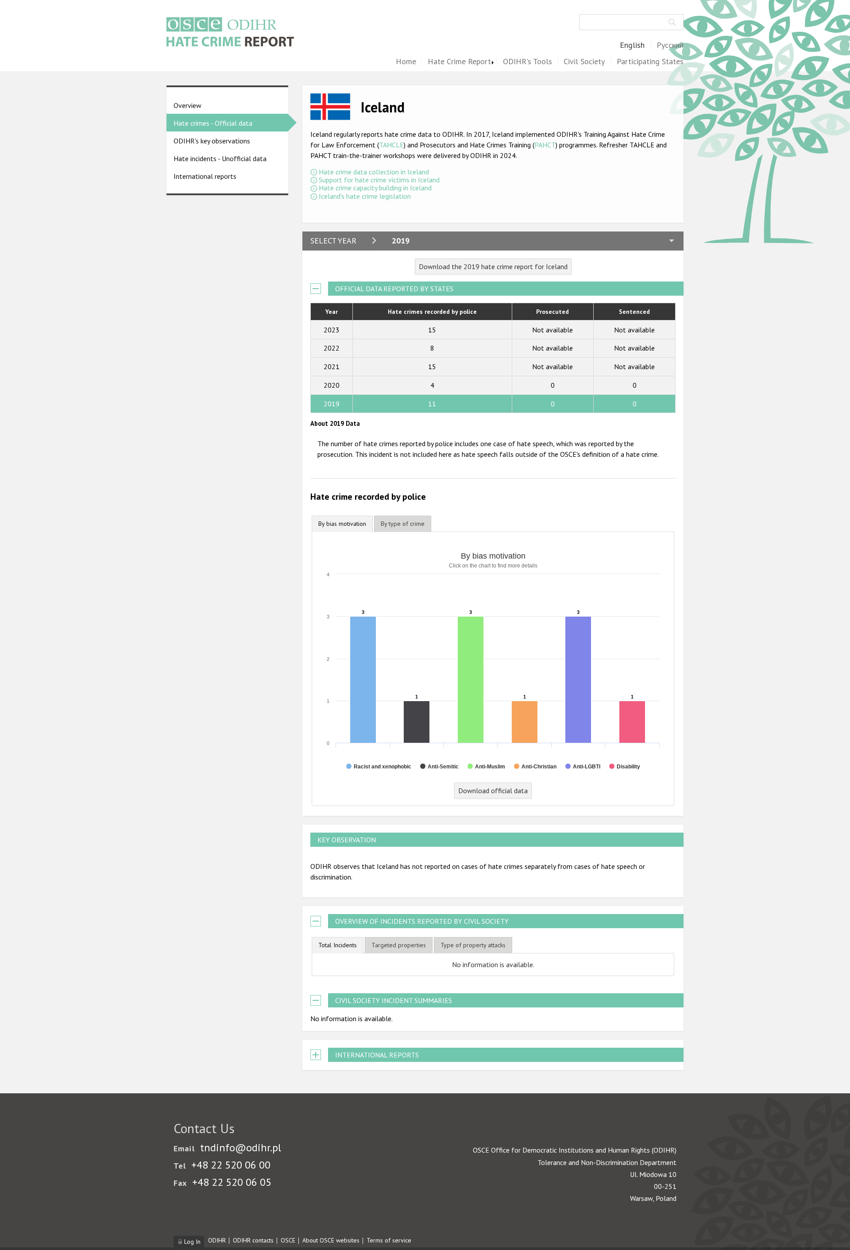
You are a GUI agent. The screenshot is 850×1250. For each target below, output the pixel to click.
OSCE (288, 1240)
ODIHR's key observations (212, 140)
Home (406, 61)
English (632, 45)
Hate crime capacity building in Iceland (375, 188)
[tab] (342, 524)
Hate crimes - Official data (213, 123)
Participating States (650, 61)
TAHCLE (391, 144)
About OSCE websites (330, 1240)
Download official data (493, 790)
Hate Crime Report (459, 61)
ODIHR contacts (253, 1240)
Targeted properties (398, 945)
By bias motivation (342, 524)
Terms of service (389, 1240)
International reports (205, 176)
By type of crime (403, 524)
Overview (187, 105)
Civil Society (584, 61)
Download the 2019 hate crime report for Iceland (493, 266)
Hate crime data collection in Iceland (374, 172)
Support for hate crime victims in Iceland (379, 180)
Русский (670, 45)
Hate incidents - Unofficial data (220, 158)
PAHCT (545, 144)
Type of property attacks (473, 945)
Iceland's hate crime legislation (365, 196)
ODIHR (217, 1240)
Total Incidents (337, 945)
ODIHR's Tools (527, 61)
